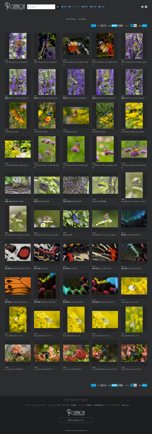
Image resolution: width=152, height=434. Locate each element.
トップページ (27, 405)
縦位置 (94, 6)
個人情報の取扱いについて (101, 405)
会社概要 (73, 405)
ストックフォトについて (39, 405)
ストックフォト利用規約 (85, 405)
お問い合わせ (125, 405)
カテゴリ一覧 (65, 405)
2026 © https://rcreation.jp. (71, 430)
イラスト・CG (75, 6)
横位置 (86, 6)
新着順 (114, 25)
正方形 (103, 6)
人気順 (120, 25)
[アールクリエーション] (15, 6)
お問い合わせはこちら (76, 420)
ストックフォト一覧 (53, 405)
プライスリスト (115, 405)
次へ (102, 25)
